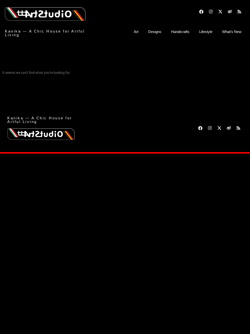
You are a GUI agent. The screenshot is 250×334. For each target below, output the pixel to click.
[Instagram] (211, 11)
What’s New (231, 32)
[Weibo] (230, 11)
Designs (154, 32)
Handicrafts (180, 32)
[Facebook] (201, 11)
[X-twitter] (220, 11)
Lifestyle (205, 32)
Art (136, 32)
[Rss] (239, 11)
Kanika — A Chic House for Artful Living (45, 33)
